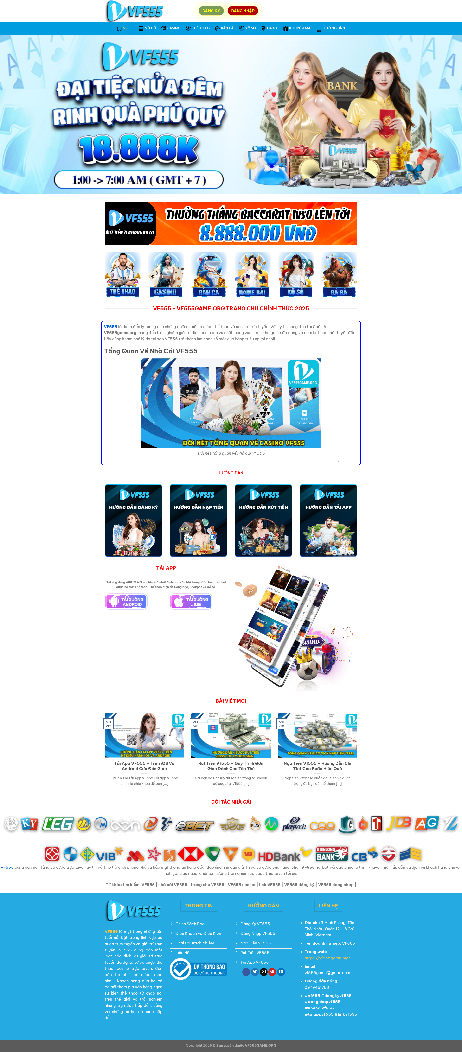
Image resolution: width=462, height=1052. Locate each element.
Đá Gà (272, 28)
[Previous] (103, 755)
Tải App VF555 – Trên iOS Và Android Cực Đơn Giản (144, 766)
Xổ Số (250, 28)
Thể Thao (201, 28)
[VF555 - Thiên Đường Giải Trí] (148, 11)
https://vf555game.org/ (327, 958)
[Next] (358, 755)
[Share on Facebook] (246, 972)
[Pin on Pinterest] (272, 972)
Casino (174, 28)
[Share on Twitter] (255, 972)
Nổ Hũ (150, 28)
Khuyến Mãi (300, 28)
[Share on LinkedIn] (281, 972)
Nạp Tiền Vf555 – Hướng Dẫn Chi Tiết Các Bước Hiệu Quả (317, 766)
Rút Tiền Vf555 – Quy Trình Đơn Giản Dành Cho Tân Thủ (231, 766)
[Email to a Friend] (264, 972)
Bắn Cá (227, 28)
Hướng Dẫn (334, 28)
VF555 (128, 28)
